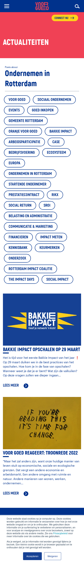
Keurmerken (49, 247)
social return (20, 205)
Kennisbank (18, 247)
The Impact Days (21, 279)
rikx (55, 194)
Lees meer (11, 385)
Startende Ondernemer (27, 184)
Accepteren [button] (32, 556)
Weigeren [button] (52, 556)
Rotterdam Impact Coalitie (30, 268)
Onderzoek (17, 258)
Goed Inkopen (43, 110)
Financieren (18, 237)
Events (14, 110)
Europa (14, 163)
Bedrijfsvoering (22, 152)
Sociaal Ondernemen (54, 99)
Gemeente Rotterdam (26, 120)
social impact (57, 279)
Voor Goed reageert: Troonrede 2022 (40, 453)
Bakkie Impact (60, 131)
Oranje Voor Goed (23, 131)
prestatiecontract (24, 194)
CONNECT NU (61, 18)
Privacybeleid (60, 533)
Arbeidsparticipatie (24, 141)
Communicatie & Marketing (31, 226)
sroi (47, 205)
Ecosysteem (56, 152)
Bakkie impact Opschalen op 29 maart (41, 350)
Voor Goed (17, 99)
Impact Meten (51, 237)
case (56, 141)
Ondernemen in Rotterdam (30, 173)
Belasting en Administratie (30, 215)
